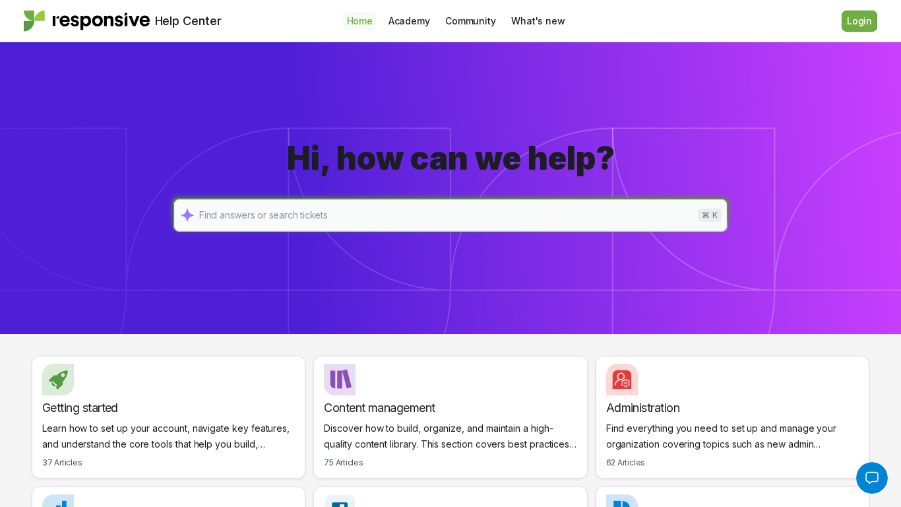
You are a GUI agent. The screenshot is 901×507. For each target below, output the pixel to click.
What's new (538, 20)
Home (360, 20)
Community (470, 20)
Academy (409, 20)
